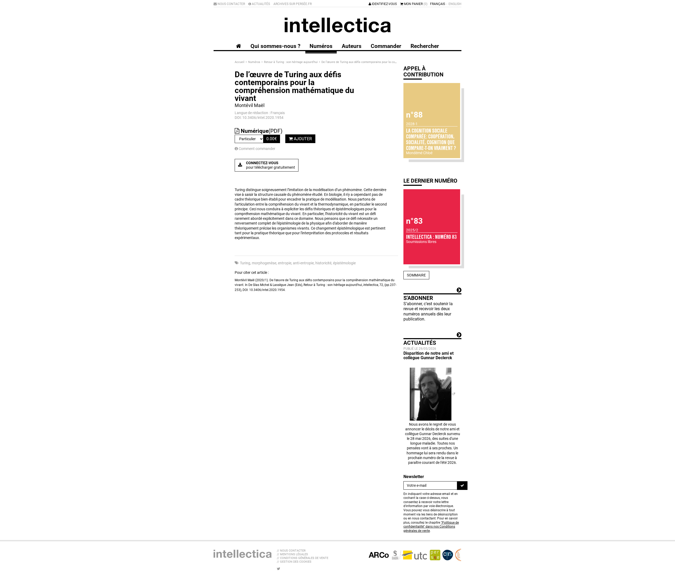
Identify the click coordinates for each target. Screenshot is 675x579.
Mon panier (415, 4)
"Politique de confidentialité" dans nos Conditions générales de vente (431, 527)
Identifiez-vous (384, 4)
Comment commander (256, 149)
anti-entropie (303, 263)
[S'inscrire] (462, 485)
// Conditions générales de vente (302, 558)
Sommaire (416, 275)
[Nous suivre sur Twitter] (278, 569)
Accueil (240, 62)
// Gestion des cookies (294, 561)
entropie (284, 263)
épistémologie (344, 263)
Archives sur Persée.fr (292, 4)
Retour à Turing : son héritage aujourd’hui (291, 62)
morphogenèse (264, 263)
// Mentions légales (292, 554)
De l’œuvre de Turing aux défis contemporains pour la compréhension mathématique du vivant (382, 62)
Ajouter (302, 138)
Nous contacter (231, 4)
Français (437, 4)
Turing (245, 263)
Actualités (260, 4)
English (455, 4)
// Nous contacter (291, 550)
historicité (323, 263)
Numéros (254, 62)
